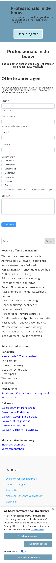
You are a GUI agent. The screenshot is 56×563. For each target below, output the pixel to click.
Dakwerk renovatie (13, 425)
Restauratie (10, 164)
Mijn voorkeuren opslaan (28, 557)
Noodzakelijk (10, 551)
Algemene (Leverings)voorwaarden (24, 495)
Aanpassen (12, 543)
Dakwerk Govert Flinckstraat (19, 416)
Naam (5, 100)
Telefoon (5, 144)
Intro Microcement (13, 444)
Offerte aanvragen (16, 484)
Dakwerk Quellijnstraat (15, 421)
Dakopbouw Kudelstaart (16, 412)
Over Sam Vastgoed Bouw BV (21, 478)
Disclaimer (11, 501)
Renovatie (9, 160)
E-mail (5, 132)
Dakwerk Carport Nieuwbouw (19, 429)
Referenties (12, 490)
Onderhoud (9, 172)
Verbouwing (10, 168)
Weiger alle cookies (38, 543)
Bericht (5, 195)
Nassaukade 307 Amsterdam (19, 356)
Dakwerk (8, 181)
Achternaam (8, 116)
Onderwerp (8, 156)
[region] (28, 535)
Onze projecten (28, 34)
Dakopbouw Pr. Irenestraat (18, 407)
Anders (7, 185)
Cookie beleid (37, 529)
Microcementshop (12, 449)
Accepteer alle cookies (28, 536)
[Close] (53, 509)
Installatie (9, 177)
